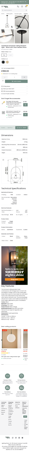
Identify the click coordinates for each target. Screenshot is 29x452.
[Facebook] (16, 438)
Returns (3, 412)
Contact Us (4, 408)
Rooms (10, 425)
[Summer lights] (14, 265)
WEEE (2, 414)
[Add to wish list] (2, 81)
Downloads (3, 127)
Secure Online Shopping (10, 407)
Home (2, 13)
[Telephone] (18, 6)
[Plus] (24, 77)
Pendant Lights (18, 13)
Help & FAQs (2, 406)
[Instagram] (19, 438)
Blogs (16, 406)
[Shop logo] (6, 7)
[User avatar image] (22, 6)
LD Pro (9, 419)
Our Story (17, 404)
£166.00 (22, 127)
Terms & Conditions (10, 410)
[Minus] (5, 77)
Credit (9, 423)
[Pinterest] (22, 438)
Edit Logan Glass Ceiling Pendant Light (10, 356)
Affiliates (17, 407)
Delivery (3, 410)
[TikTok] (12, 438)
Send (25, 416)
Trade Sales (9, 417)
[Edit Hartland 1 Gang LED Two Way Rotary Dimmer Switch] (3, 114)
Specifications (10, 127)
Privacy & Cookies (10, 413)
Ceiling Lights (9, 13)
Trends (10, 421)
